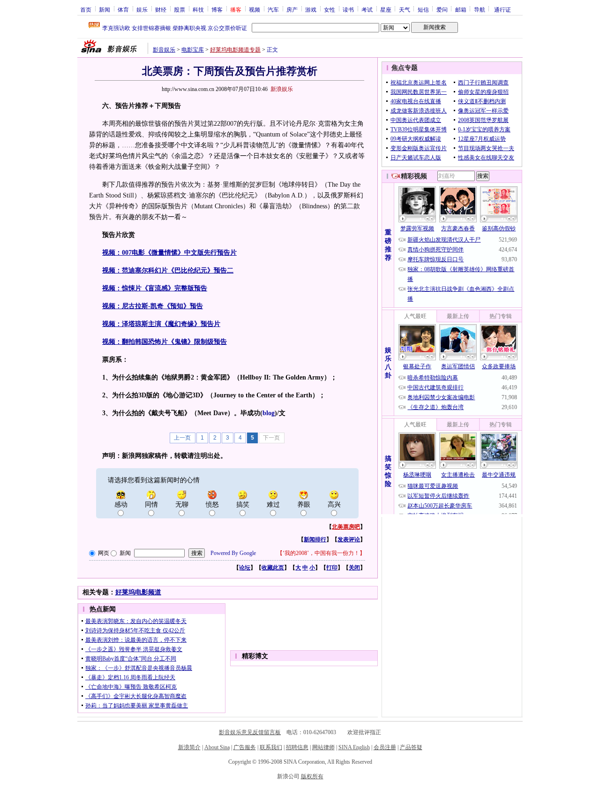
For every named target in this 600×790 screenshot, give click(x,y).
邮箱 (460, 9)
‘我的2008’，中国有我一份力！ (321, 553)
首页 (85, 9)
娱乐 (142, 9)
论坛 (244, 567)
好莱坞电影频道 (138, 592)
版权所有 (312, 776)
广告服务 (244, 747)
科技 (198, 9)
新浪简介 (189, 747)
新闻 (104, 9)
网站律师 (323, 747)
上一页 (182, 437)
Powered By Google (233, 553)
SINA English (354, 747)
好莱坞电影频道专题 (235, 49)
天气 (404, 9)
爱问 (442, 9)
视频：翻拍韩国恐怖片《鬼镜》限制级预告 (164, 341)
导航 (479, 9)
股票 (179, 9)
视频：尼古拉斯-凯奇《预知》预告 (152, 306)
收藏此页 (273, 567)
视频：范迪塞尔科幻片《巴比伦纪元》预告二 (167, 270)
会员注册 (385, 747)
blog (268, 413)
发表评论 (349, 539)
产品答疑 (411, 747)
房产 (292, 9)
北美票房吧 (346, 527)
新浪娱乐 (281, 89)
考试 (367, 9)
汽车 (273, 9)
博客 (217, 9)
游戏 (310, 9)
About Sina (217, 747)
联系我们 (271, 747)
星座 (385, 9)
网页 (103, 553)
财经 (160, 9)
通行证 (502, 9)
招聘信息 (297, 747)
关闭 (354, 567)
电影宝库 (192, 49)
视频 (254, 9)
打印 (332, 567)
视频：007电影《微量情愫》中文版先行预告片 (169, 252)
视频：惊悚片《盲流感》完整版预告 (154, 288)
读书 (348, 9)
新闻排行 (315, 539)
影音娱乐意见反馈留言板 (250, 732)
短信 (423, 9)
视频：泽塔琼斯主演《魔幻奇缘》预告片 (161, 323)
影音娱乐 (164, 49)
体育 (123, 9)
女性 (329, 9)
